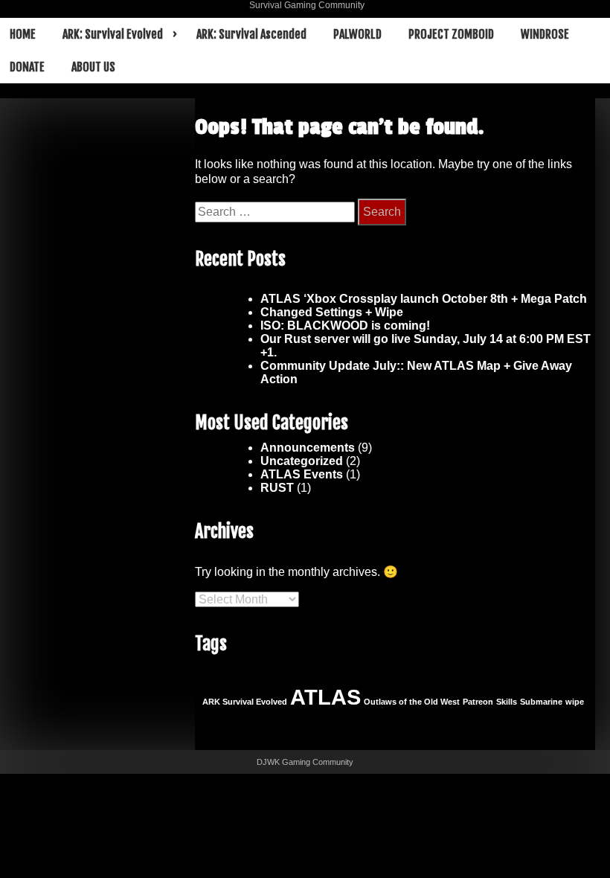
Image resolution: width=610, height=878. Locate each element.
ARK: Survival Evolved (112, 34)
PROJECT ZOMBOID (451, 34)
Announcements (307, 447)
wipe (574, 701)
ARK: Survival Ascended (251, 34)
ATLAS (325, 697)
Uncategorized (301, 461)
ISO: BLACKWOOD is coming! (345, 325)
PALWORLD (357, 34)
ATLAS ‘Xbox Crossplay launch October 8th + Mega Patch (423, 298)
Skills (506, 701)
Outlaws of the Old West (412, 701)
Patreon (478, 701)
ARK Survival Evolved (244, 701)
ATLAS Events (301, 474)
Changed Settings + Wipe (331, 312)
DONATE (27, 67)
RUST (277, 487)
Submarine (541, 701)
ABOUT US (93, 67)
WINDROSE (545, 34)
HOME (23, 34)
